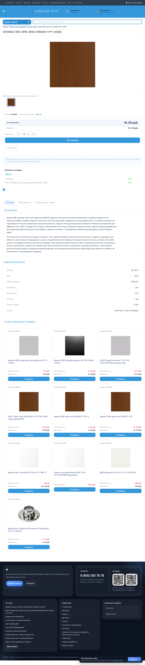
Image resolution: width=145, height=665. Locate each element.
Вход (130, 3)
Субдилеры (36, 3)
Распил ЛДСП (77, 3)
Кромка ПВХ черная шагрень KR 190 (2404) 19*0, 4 (74, 361)
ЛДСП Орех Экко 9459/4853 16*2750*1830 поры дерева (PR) (27, 417)
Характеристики (24, 202)
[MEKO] (18, 570)
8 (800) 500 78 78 (46, 11)
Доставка (27, 3)
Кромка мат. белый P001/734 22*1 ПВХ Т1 (27, 472)
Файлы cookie (111, 614)
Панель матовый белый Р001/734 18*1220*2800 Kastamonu (69, 473)
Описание (10, 202)
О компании (10, 3)
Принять (134, 659)
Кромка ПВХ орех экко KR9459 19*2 (116, 416)
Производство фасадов (58, 3)
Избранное (13, 148)
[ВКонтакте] (4, 190)
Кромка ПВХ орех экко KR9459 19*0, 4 (71, 416)
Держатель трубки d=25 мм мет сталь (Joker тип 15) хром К (28, 529)
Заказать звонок (14, 583)
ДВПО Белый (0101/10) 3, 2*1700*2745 (118, 472)
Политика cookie (117, 660)
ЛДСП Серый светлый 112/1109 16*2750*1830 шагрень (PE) (114, 361)
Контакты (44, 3)
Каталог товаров (11, 22)
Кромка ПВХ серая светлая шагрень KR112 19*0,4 (27, 361)
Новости (19, 3)
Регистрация (137, 3)
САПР (69, 3)
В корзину (74, 140)
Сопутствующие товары (45, 202)
